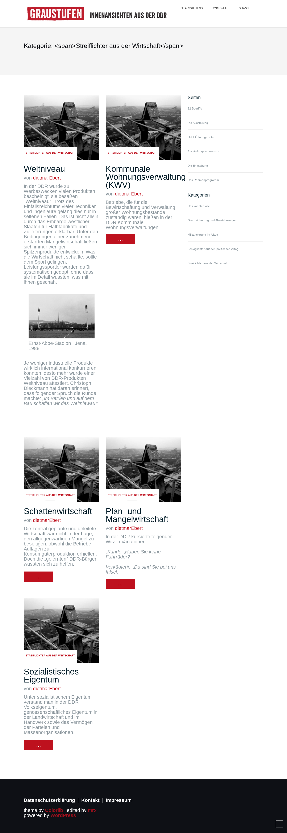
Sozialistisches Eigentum (51, 675)
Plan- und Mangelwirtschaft (137, 515)
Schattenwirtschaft (58, 511)
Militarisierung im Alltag (203, 234)
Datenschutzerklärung (49, 800)
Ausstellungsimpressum (203, 151)
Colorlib (54, 810)
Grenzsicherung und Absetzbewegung (213, 220)
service (244, 8)
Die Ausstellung (191, 8)
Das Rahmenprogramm (203, 180)
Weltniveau (44, 168)
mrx (92, 810)
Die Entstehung (198, 165)
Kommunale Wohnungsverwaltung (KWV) (146, 176)
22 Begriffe (220, 8)
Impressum (119, 800)
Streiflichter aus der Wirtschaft (50, 152)
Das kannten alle (199, 206)
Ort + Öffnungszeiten (201, 137)
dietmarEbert (47, 178)
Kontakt (90, 800)
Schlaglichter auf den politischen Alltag (213, 249)
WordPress (63, 815)
